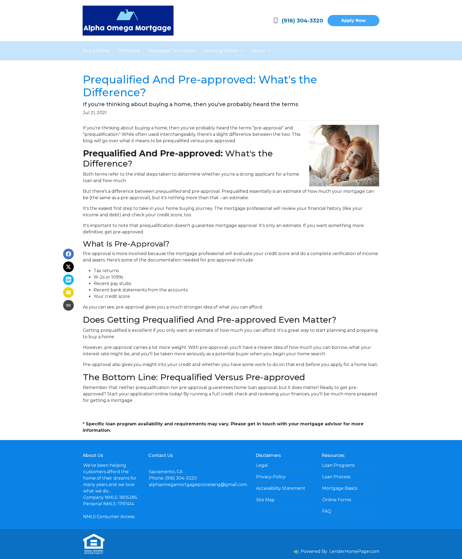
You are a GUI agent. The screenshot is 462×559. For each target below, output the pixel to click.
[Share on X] (68, 266)
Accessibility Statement (280, 488)
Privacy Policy (271, 476)
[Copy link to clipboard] (68, 305)
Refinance (129, 50)
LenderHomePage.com (354, 551)
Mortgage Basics (339, 488)
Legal (262, 465)
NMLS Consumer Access (108, 516)
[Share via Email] (68, 292)
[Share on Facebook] (68, 254)
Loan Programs (338, 465)
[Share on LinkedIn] (68, 279)
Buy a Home (96, 50)
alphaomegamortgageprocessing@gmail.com (198, 484)
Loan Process (336, 476)
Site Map (265, 499)
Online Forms (336, 499)
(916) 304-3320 (302, 20)
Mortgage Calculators (171, 50)
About (259, 50)
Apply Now (353, 20)
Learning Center (222, 50)
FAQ (326, 511)
